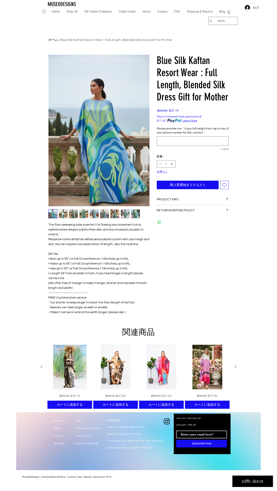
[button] (229, 12)
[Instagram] (167, 421)
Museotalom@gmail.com (130, 427)
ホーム (53, 40)
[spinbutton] (166, 164)
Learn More (189, 120)
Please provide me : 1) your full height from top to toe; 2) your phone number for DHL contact (193, 130)
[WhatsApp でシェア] (159, 222)
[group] (138, 377)
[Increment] (172, 164)
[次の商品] (235, 366)
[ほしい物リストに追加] (224, 185)
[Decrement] (159, 164)
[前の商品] (41, 366)
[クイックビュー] (69, 367)
